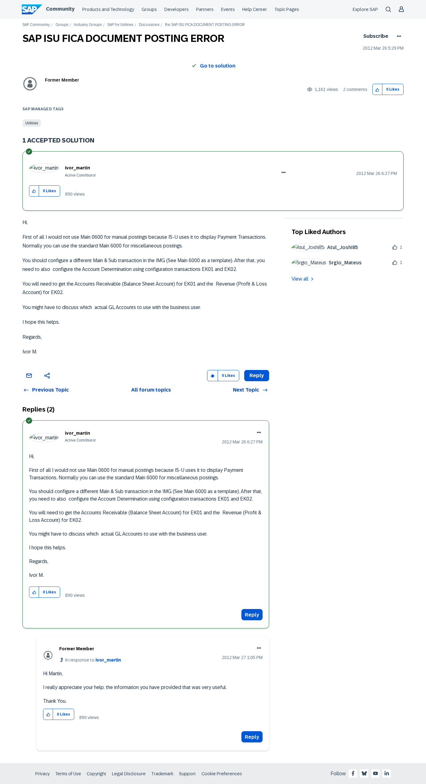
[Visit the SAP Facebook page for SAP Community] (353, 773)
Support (187, 773)
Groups (149, 9)
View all (300, 279)
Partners (205, 9)
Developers (176, 9)
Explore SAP (365, 9)
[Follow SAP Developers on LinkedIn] (386, 773)
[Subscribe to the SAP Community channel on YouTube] (375, 773)
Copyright (96, 773)
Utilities (31, 123)
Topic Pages (286, 9)
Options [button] (398, 36)
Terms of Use (68, 773)
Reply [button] (256, 375)
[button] (377, 89)
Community (60, 9)
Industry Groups (88, 25)
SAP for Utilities (120, 25)
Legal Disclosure (129, 773)
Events (228, 9)
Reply (252, 614)
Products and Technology (108, 9)
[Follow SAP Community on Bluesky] (364, 773)
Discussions (149, 25)
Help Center (254, 9)
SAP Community (36, 25)
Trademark (162, 773)
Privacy (42, 773)
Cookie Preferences (221, 773)
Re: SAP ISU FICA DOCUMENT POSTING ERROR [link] (205, 25)
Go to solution (217, 65)
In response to (93, 659)
